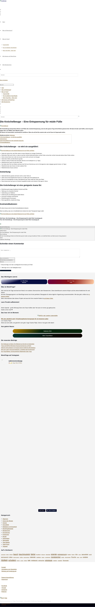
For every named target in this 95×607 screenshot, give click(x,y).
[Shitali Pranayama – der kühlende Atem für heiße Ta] (47, 440)
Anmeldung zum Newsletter (9, 569)
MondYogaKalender (8, 528)
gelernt (79, 554)
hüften (11, 557)
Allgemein (5, 519)
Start (2, 87)
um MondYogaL (70, 281)
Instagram (4, 589)
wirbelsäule (48, 560)
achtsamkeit (3, 554)
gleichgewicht (4, 557)
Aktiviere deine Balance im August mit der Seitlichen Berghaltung (18, 347)
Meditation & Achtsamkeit (10, 526)
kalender (33, 557)
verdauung (34, 560)
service (18, 560)
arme (7, 554)
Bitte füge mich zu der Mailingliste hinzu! (11, 267)
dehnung (43, 554)
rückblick (85, 557)
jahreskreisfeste (26, 557)
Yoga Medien (6, 542)
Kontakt (3, 567)
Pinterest (3, 591)
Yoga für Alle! (6, 93)
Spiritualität (6, 540)
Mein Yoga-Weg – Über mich (10, 97)
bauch (15, 554)
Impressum (4, 579)
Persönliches (6, 532)
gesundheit (85, 554)
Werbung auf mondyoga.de (8, 571)
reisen (78, 557)
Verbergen (12, 135)
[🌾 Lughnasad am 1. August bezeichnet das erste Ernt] (47, 414)
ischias (21, 557)
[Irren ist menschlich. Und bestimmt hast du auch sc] (47, 472)
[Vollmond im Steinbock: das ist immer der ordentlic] (47, 381)
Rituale (4, 536)
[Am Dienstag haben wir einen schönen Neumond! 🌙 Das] (16, 441)
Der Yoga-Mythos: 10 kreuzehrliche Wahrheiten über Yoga (16, 351)
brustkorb (38, 554)
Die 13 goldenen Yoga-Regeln (10, 95)
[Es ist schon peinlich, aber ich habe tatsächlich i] (16, 377)
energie (54, 554)
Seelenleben (6, 538)
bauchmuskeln (24, 554)
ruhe (81, 557)
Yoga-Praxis (6, 544)
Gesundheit (6, 524)
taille (29, 560)
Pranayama (6, 534)
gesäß (90, 554)
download (48, 554)
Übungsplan (66, 560)
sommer (21, 560)
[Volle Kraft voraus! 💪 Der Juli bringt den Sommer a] (78, 447)
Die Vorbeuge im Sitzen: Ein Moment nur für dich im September (17, 344)
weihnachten (41, 560)
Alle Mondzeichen (5, 101)
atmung (11, 554)
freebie (69, 554)
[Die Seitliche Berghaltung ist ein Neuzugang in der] (78, 378)
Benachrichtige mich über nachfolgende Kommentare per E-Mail (16, 264)
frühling (73, 554)
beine (33, 554)
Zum (24, 281)
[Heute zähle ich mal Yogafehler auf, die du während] (16, 405)
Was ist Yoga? (4, 91)
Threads (3, 587)
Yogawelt (5, 546)
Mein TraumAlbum (48, 335)
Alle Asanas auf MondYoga (7, 99)
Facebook (4, 585)
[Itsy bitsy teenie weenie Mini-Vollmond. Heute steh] (16, 477)
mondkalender (47, 557)
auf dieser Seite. (48, 298)
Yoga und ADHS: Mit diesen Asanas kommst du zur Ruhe (16, 345)
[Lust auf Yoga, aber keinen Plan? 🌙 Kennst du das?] (78, 485)
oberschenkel (68, 557)
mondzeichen (56, 557)
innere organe (16, 557)
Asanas (5, 522)
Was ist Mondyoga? (6, 89)
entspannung (62, 554)
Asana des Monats (8, 521)
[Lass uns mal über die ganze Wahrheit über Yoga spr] (78, 403)
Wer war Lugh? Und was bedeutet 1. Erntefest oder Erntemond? (18, 349)
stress (25, 560)
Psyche (73, 557)
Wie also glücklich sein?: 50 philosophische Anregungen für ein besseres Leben (24, 318)
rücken (4, 560)
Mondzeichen (6, 530)
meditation (38, 557)
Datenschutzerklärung (7, 577)
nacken (62, 557)
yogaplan (60, 560)
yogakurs (55, 560)
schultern (12, 560)
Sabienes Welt (47, 331)
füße (76, 554)
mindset (43, 557)
